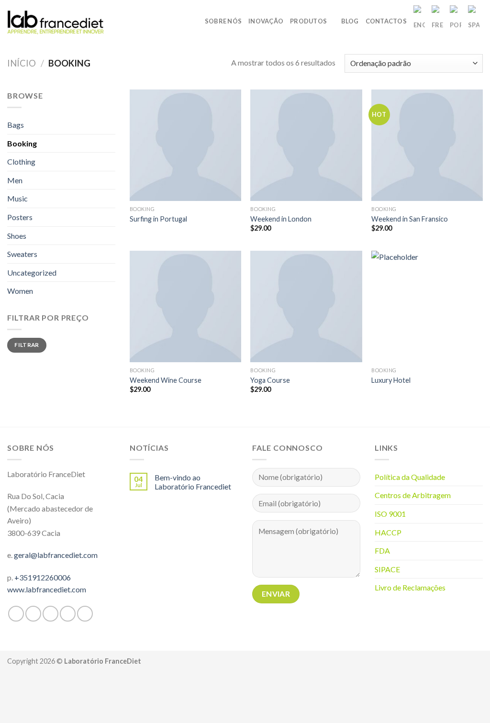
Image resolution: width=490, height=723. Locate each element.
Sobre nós (223, 21)
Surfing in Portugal (158, 219)
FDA (382, 550)
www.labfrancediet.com (46, 589)
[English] (419, 21)
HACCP (388, 532)
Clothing (21, 161)
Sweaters (22, 253)
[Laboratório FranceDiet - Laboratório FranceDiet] (56, 20)
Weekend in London (281, 219)
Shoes (16, 235)
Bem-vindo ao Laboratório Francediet (193, 482)
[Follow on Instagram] (33, 614)
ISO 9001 (390, 513)
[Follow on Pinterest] (85, 614)
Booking (22, 143)
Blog (350, 21)
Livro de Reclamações (410, 587)
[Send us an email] (68, 614)
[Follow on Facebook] (16, 614)
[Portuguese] (455, 21)
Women (20, 290)
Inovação (265, 21)
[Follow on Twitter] (50, 614)
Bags (15, 124)
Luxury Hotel (391, 380)
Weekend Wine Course (165, 380)
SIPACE (387, 569)
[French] (437, 21)
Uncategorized (31, 272)
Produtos (308, 21)
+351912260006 (42, 577)
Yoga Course (270, 380)
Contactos (386, 21)
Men (14, 180)
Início (21, 63)
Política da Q (396, 476)
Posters (20, 217)
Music (17, 198)
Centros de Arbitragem (413, 495)
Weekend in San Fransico (409, 219)
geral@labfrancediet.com (56, 554)
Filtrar (26, 344)
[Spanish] (473, 21)
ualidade (431, 476)
